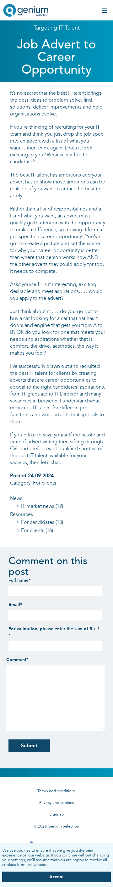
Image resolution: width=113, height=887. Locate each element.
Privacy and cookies (56, 802)
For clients (44, 483)
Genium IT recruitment (25, 11)
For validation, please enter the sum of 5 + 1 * (54, 632)
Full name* (19, 580)
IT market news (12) (42, 506)
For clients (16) (37, 530)
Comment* (17, 659)
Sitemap (56, 814)
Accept (56, 876)
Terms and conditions (56, 791)
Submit (29, 746)
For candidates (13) (42, 522)
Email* (15, 604)
